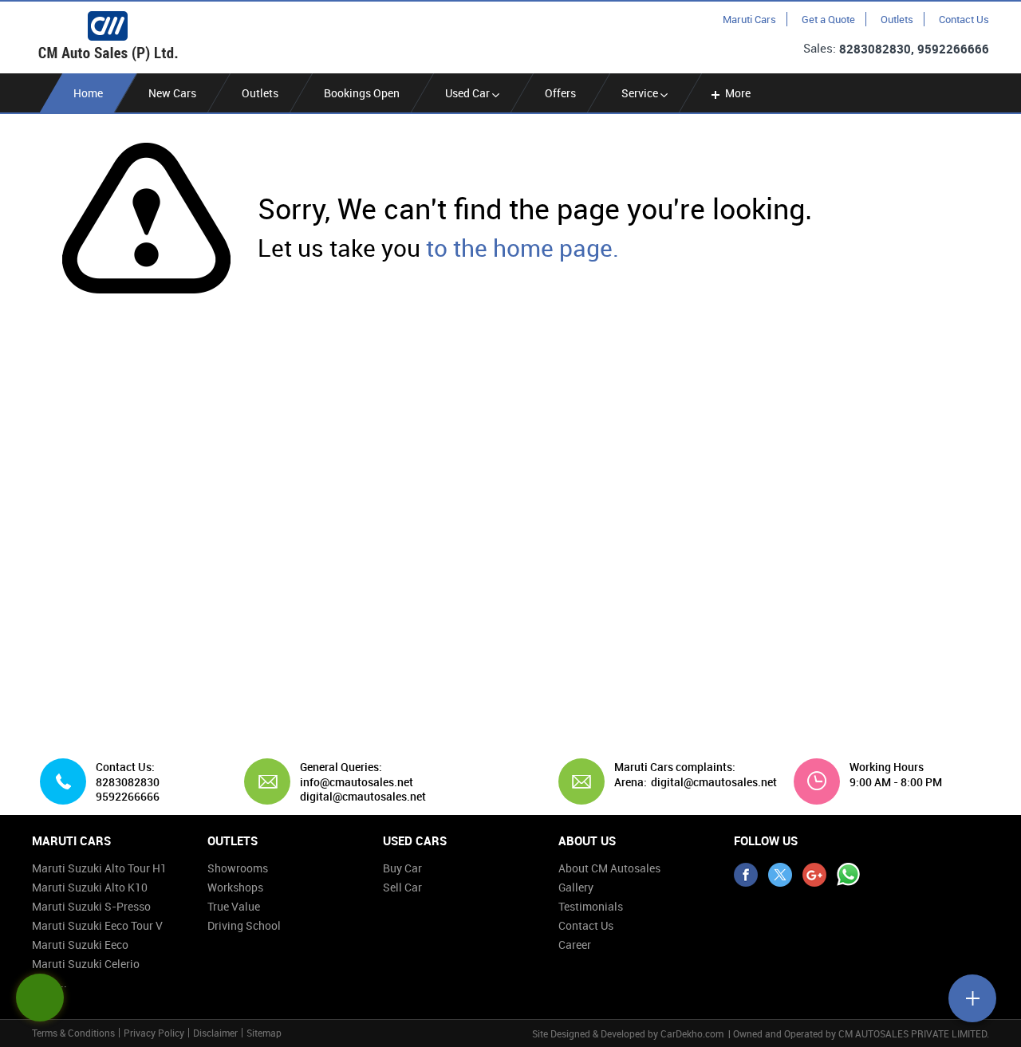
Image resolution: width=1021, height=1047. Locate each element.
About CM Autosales (609, 868)
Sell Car (402, 887)
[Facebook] (746, 875)
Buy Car (402, 868)
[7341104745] (849, 875)
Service (640, 92)
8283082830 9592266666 (128, 789)
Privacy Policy (154, 1032)
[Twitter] (780, 875)
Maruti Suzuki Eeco (80, 944)
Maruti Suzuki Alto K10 (90, 887)
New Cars (172, 92)
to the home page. (522, 247)
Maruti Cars (749, 19)
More (738, 92)
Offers (560, 92)
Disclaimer (215, 1032)
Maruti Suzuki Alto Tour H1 (99, 868)
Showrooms (237, 868)
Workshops (235, 887)
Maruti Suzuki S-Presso (91, 906)
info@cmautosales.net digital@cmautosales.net (363, 789)
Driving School (244, 925)
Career (574, 944)
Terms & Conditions (73, 1032)
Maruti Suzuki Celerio (86, 963)
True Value (233, 906)
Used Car (468, 92)
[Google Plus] (814, 875)
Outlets (897, 19)
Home (88, 92)
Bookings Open (362, 92)
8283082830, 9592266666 (914, 49)
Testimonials (590, 906)
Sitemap (264, 1032)
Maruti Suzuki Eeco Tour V (97, 925)
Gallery (575, 887)
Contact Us (964, 19)
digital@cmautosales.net (714, 782)
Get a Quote (828, 19)
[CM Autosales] (107, 36)
